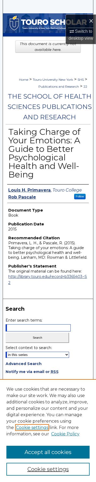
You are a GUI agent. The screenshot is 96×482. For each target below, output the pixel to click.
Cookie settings (32, 427)
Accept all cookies (48, 452)
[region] (48, 430)
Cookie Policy (65, 433)
